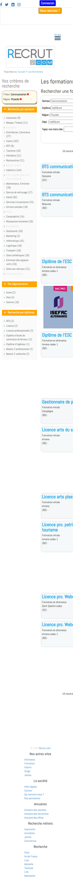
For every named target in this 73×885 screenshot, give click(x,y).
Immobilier (29, 833)
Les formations (35, 71)
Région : (46, 115)
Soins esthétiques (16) (17, 255)
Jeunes (27, 775)
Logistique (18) (14, 245)
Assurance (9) (13, 117)
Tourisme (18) (13, 150)
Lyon (26, 860)
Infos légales (30, 786)
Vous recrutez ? (50, 10)
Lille (26, 872)
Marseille (28, 864)
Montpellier (29, 875)
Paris (26, 852)
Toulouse (28, 868)
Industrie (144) (14, 170)
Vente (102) (12, 141)
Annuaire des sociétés (35, 810)
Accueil (21, 71)
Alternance (29, 759)
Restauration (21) (15, 160)
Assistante (29, 829)
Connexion (47, 3)
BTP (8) (10, 146)
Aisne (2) (11, 292)
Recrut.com (45, 748)
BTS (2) (10, 321)
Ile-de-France (30, 856)
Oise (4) (10, 297)
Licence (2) (12, 325)
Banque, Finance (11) (17, 122)
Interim (28, 767)
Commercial (30, 841)
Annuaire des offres (33, 817)
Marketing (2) (13, 236)
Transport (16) (13, 250)
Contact (28, 790)
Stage (27, 771)
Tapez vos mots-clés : (53, 129)
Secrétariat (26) (14, 231)
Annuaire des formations (36, 813)
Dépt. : (45, 122)
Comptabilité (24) (15, 216)
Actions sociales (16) (17, 207)
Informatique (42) (15, 240)
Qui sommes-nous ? (34, 794)
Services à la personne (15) (20, 202)
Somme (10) (12, 302)
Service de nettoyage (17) (19, 192)
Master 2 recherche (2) (17, 354)
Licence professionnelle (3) (19, 330)
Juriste (27, 837)
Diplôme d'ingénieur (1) (18, 344)
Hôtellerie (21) (13, 155)
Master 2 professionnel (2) (19, 349)
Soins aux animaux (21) (18, 269)
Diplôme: (46, 108)
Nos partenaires (32, 798)
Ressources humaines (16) (19, 221)
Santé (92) (11, 197)
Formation (29, 763)
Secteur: (46, 101)
